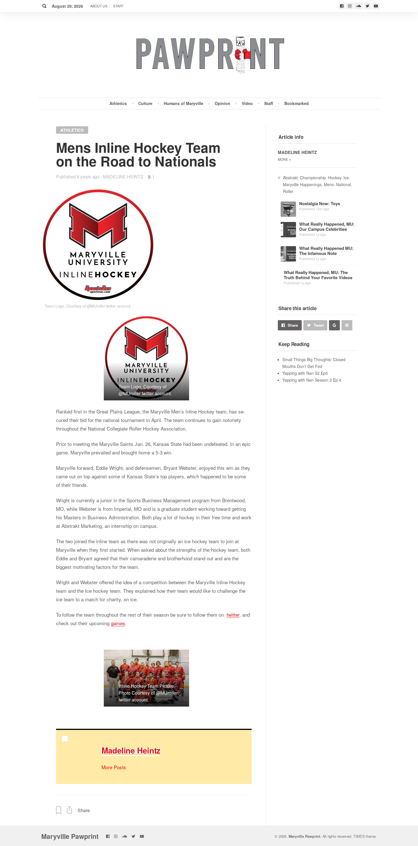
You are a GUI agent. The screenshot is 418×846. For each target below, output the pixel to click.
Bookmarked (296, 103)
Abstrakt (290, 177)
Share (293, 325)
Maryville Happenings (302, 184)
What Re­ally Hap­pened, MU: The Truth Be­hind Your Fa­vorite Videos (318, 275)
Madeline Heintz (123, 176)
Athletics (118, 103)
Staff (118, 5)
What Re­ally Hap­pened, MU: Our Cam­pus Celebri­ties (327, 226)
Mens (329, 184)
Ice (346, 177)
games (118, 623)
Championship (313, 177)
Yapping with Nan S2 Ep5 (305, 373)
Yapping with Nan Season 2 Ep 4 (311, 380)
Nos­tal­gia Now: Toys (319, 203)
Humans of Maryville (183, 103)
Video (247, 103)
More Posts (114, 767)
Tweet (319, 325)
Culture (145, 103)
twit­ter (233, 614)
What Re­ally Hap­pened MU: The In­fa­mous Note (326, 250)
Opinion (222, 103)
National (343, 184)
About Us (98, 5)
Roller (288, 191)
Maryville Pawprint (70, 836)
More (284, 159)
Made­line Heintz (131, 750)
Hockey (334, 177)
